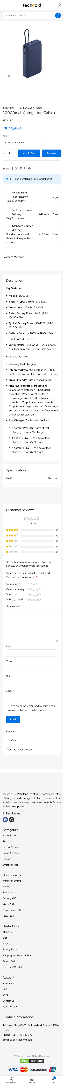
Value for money (15, 589)
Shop (5, 994)
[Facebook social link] (12, 168)
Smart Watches (10, 864)
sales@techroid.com (21, 1039)
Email (10, 691)
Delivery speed (14, 599)
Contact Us (8, 1000)
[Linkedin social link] (25, 168)
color (6, 136)
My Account (9, 983)
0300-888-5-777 (22, 1035)
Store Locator (10, 1006)
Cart (5, 988)
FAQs (5, 943)
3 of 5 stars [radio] (34, 584)
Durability (11, 594)
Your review (13, 606)
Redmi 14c (8, 892)
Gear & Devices (11, 847)
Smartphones (10, 835)
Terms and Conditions (14, 967)
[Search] (58, 15)
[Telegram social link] (29, 168)
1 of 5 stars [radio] (28, 584)
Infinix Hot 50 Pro (12, 880)
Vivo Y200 (8, 904)
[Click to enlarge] (9, 76)
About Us (7, 931)
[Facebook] (5, 819)
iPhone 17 (8, 886)
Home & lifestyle (11, 852)
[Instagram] (11, 819)
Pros (8, 646)
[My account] (59, 5)
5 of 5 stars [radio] (39, 584)
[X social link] (16, 168)
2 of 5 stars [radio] (31, 584)
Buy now (51, 153)
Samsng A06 (9, 898)
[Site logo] (32, 5)
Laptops (7, 858)
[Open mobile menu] (4, 5)
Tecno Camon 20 (12, 910)
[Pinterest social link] (21, 168)
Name (10, 676)
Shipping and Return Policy (17, 955)
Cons (9, 661)
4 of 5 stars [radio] (36, 584)
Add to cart (29, 153)
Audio (6, 841)
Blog (5, 937)
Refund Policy (10, 961)
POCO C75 (9, 915)
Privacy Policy (10, 949)
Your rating (13, 584)
